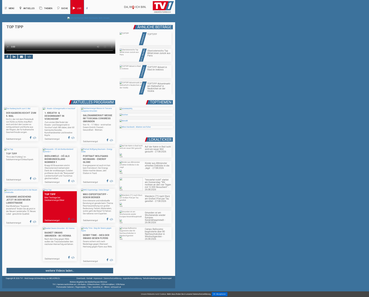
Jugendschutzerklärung (132, 278)
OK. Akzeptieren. (219, 294)
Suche (64, 8)
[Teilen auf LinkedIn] (14, 57)
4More (106, 287)
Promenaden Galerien (65, 287)
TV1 (54, 284)
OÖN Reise (120, 284)
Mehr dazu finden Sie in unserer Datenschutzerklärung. (189, 294)
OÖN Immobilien (107, 284)
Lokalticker (160, 140)
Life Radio (81, 284)
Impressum (98, 278)
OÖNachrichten (93, 284)
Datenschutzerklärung (113, 278)
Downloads (81, 278)
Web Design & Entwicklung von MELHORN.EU (42, 278)
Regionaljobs (80, 287)
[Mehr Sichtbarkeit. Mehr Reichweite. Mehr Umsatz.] (88, 18)
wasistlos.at (97, 287)
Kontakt (89, 278)
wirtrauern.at (116, 287)
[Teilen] (21, 57)
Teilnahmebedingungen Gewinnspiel (157, 278)
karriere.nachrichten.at (67, 284)
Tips (89, 287)
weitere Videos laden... (60, 270)
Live (79, 8)
